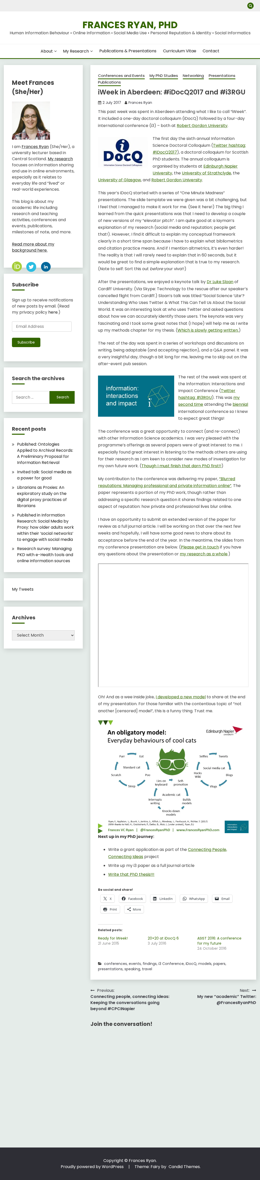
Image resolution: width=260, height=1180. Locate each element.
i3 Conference (171, 963)
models (205, 963)
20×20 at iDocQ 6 (163, 938)
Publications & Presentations (127, 51)
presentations (110, 969)
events (135, 963)
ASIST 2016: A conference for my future (219, 941)
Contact (211, 51)
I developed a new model (181, 697)
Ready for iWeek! (113, 938)
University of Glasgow (119, 180)
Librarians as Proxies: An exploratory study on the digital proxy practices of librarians (42, 496)
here (53, 312)
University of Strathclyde (206, 173)
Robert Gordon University (202, 125)
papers (219, 963)
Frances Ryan (140, 102)
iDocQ (191, 963)
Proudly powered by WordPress (93, 1167)
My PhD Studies (164, 75)
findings (150, 963)
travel (147, 969)
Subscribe (26, 342)
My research (60, 159)
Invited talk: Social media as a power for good (44, 475)
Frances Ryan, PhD (130, 24)
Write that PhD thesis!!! (131, 874)
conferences (115, 963)
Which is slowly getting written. (208, 330)
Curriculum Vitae (179, 51)
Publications (109, 82)
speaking (132, 969)
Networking (193, 75)
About (47, 51)
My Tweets (23, 589)
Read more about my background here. (33, 247)
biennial (240, 404)
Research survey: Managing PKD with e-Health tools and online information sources (45, 555)
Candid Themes (184, 1167)
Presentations (222, 75)
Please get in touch (200, 547)
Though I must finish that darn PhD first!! (181, 466)
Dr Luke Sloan (220, 282)
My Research (76, 51)
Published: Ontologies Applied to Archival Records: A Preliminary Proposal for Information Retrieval (45, 453)
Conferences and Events (121, 75)
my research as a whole (204, 554)
